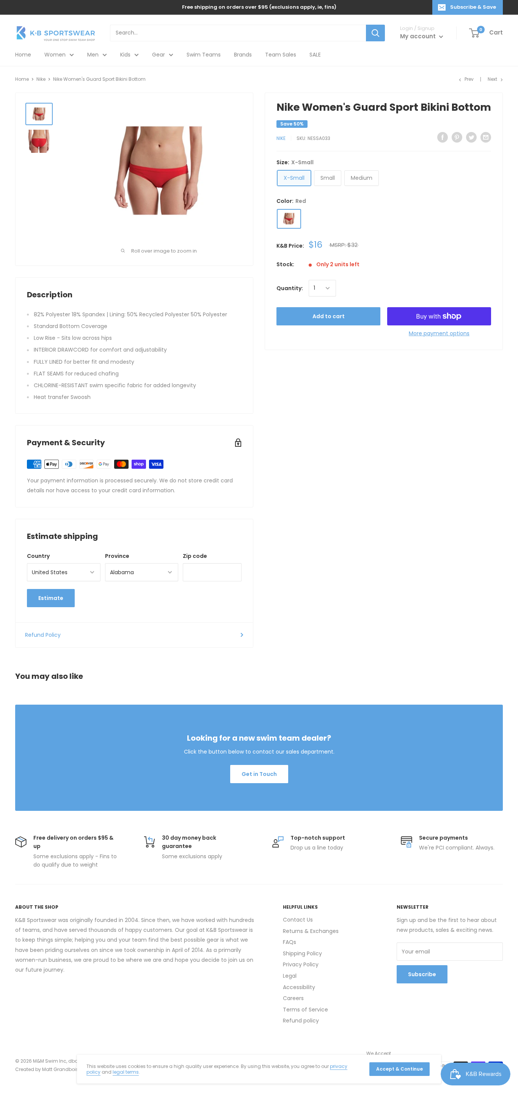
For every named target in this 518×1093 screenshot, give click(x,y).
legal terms (126, 1072)
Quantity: (289, 288)
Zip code (195, 556)
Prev (469, 79)
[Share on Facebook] (442, 137)
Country (38, 556)
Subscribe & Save (473, 7)
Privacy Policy (301, 964)
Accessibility (299, 987)
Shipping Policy (302, 953)
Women (55, 54)
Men (93, 54)
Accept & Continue (399, 1069)
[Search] (375, 33)
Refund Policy (43, 635)
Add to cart (328, 316)
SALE (315, 54)
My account (418, 36)
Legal (290, 976)
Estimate (50, 598)
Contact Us (298, 919)
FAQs (289, 942)
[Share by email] (485, 137)
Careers (293, 998)
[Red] (289, 219)
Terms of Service (305, 1009)
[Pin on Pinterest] (457, 137)
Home (23, 54)
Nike (41, 79)
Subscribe (422, 974)
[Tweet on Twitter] (471, 137)
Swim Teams (204, 54)
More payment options (439, 333)
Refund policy (301, 1020)
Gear (158, 54)
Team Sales (280, 54)
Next (492, 79)
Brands (243, 54)
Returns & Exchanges (311, 931)
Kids (125, 54)
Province (117, 556)
